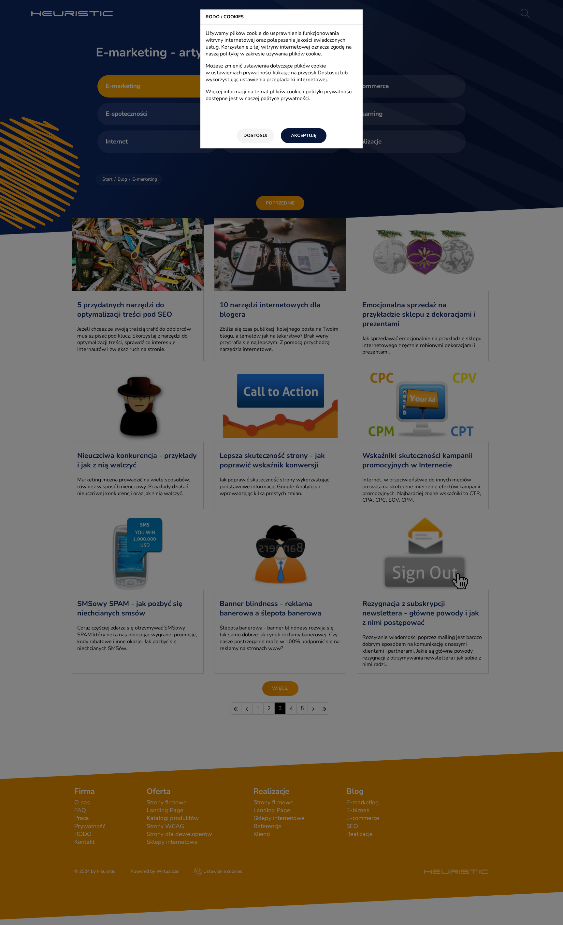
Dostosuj (255, 135)
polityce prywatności (285, 98)
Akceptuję (303, 135)
